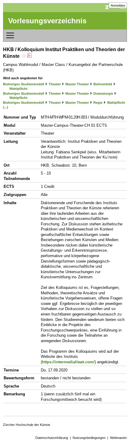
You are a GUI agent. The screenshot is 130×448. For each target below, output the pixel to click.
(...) (5, 107)
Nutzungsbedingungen (89, 438)
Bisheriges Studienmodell (23, 84)
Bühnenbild (102, 84)
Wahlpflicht (18, 88)
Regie (97, 102)
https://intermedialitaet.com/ (68, 362)
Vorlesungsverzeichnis (47, 21)
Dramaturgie (103, 93)
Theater (55, 84)
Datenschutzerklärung (51, 438)
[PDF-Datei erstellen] (29, 56)
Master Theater (77, 84)
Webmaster (118, 438)
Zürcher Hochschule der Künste (26, 425)
